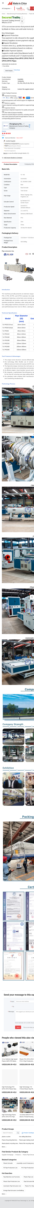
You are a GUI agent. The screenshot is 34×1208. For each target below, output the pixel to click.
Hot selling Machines (25, 1136)
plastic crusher (6, 1136)
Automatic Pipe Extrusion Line (12, 1186)
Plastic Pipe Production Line (11, 1181)
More (3, 1194)
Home (3, 13)
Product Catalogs (28, 1133)
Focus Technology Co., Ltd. (24, 1200)
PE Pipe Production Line (10, 1168)
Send (18, 1027)
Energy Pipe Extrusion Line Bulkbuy (13, 1190)
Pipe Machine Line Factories (11, 1177)
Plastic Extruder (8, 1163)
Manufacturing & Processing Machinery (17, 13)
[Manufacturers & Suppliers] (17, 3)
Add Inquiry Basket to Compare (13, 158)
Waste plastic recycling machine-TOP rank (10, 1143)
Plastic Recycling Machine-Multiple (10, 1140)
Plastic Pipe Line (28, 1177)
